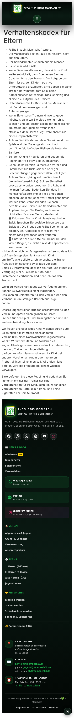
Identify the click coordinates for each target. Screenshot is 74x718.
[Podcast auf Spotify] (35, 436)
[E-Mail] (53, 436)
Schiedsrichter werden (18, 611)
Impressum (22, 707)
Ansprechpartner (15, 550)
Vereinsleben (12, 471)
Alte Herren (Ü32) (15, 577)
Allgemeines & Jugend (18, 533)
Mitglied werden (15, 599)
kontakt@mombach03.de (29, 663)
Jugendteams (13, 583)
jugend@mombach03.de (37, 667)
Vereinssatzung (14, 544)
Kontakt (53, 707)
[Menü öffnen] (37, 19)
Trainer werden (14, 605)
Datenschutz (38, 707)
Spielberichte (13, 465)
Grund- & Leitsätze (16, 538)
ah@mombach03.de (39, 671)
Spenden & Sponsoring (18, 616)
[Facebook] (8, 436)
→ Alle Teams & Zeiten (27, 685)
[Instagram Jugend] (17, 436)
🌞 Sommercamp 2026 (18, 626)
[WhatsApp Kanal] (26, 436)
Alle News (13, 454)
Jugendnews (12, 460)
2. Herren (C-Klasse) (16, 572)
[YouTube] (44, 436)
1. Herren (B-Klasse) (16, 566)
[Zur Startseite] (67, 711)
